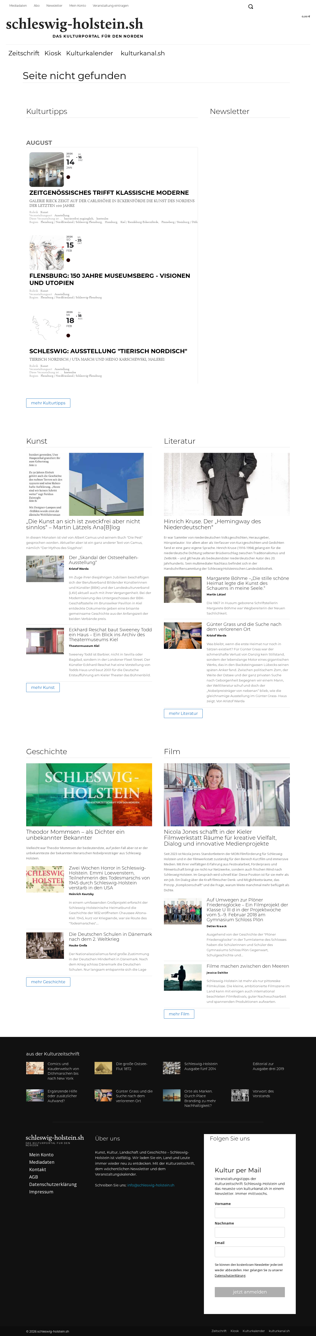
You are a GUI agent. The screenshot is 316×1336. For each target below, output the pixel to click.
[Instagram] (272, 5)
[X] (263, 1156)
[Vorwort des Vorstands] (240, 1095)
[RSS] (305, 5)
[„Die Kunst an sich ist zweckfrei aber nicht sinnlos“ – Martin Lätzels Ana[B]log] (89, 484)
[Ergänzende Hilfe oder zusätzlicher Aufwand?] (35, 1095)
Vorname (223, 1203)
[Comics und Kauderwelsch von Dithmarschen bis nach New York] (35, 1068)
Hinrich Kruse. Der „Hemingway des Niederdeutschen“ (212, 525)
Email (219, 1242)
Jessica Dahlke (217, 972)
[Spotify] (294, 5)
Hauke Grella (78, 945)
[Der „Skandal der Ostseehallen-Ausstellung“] (45, 569)
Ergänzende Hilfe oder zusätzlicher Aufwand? (62, 1096)
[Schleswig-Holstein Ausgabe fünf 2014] (171, 1068)
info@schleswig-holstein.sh (150, 1185)
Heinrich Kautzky (81, 894)
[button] (250, 6)
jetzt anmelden (250, 1292)
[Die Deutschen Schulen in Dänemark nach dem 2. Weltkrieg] (45, 945)
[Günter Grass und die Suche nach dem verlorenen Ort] (183, 635)
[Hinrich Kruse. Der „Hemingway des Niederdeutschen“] (227, 484)
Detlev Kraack (217, 926)
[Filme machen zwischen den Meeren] (183, 977)
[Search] (30, 132)
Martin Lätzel (216, 594)
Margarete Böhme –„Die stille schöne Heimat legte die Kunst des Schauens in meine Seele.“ (248, 584)
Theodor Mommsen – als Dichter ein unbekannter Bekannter (75, 835)
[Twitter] (283, 5)
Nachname (224, 1223)
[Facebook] (261, 5)
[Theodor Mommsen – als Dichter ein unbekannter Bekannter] (89, 794)
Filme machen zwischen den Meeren (248, 966)
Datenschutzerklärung (230, 1275)
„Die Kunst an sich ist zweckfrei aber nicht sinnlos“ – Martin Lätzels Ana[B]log (83, 525)
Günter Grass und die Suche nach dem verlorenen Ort (134, 1096)
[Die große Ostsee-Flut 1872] (103, 1068)
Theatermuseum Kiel (84, 646)
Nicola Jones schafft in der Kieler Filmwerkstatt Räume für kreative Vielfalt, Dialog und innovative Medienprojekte (220, 838)
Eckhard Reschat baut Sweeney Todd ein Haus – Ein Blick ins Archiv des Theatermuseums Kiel (110, 635)
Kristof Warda (79, 568)
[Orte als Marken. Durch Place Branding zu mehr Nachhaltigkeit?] (171, 1095)
